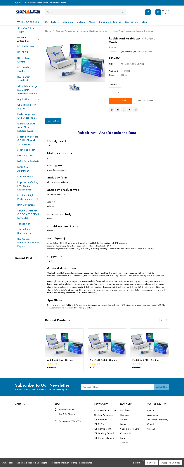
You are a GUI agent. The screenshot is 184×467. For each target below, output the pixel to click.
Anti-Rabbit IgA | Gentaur (60, 360)
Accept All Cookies (171, 462)
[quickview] (68, 345)
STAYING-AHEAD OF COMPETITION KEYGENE (28, 214)
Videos (81, 22)
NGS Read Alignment (23, 169)
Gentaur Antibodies (23, 39)
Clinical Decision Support (26, 106)
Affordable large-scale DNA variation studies (27, 90)
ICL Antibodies (25, 46)
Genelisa (68, 22)
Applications (23, 99)
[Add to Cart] (61, 345)
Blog (144, 22)
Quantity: (113, 84)
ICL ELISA (22, 52)
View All (151, 428)
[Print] (123, 109)
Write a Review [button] (145, 51)
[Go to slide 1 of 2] (34, 258)
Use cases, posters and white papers (28, 242)
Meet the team (26, 150)
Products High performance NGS (27, 197)
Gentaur (151, 410)
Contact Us (131, 22)
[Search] (122, 12)
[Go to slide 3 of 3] (161, 320)
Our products (25, 176)
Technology (24, 223)
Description (53, 120)
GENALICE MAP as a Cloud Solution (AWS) (26, 127)
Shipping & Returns (110, 22)
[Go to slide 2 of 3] (167, 320)
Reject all (151, 462)
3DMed (150, 424)
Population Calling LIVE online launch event (27, 186)
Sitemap (124, 442)
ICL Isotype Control (23, 59)
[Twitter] (129, 109)
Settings (137, 462)
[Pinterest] (135, 109)
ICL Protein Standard (23, 78)
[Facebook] (111, 109)
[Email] (117, 109)
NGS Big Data (25, 155)
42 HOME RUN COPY (25, 30)
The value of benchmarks (24, 231)
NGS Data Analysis (28, 161)
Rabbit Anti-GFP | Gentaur (145, 360)
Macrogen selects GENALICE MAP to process (27, 140)
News (92, 22)
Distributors (52, 22)
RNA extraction (26, 205)
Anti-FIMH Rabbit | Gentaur (104, 360)
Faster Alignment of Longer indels (27, 116)
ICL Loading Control (24, 69)
